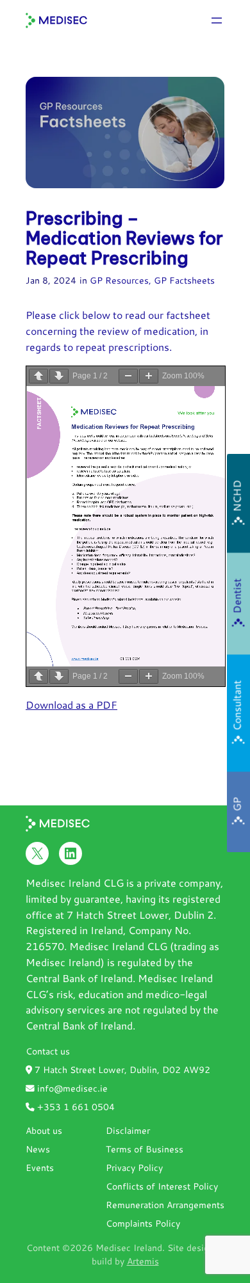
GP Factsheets (184, 280)
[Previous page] (38, 376)
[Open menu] (216, 20)
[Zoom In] (148, 376)
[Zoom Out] (128, 376)
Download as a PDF (71, 704)
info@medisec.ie (71, 1088)
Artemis (143, 1261)
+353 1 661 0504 (75, 1107)
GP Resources (119, 280)
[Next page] (59, 376)
